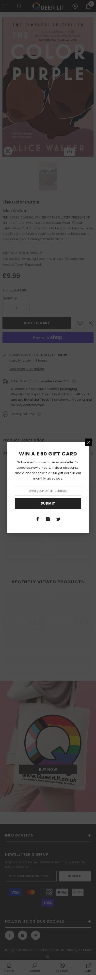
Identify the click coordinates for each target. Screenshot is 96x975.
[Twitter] (58, 519)
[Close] (88, 442)
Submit (48, 503)
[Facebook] (37, 519)
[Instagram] (48, 519)
